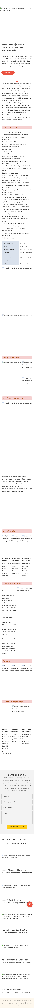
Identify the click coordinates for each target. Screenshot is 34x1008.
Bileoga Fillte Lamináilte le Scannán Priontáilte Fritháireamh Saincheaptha (17, 871)
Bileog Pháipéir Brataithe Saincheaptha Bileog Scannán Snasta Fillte (16, 901)
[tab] (17, 81)
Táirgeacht (24, 843)
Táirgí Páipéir (6, 843)
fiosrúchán (8, 72)
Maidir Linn (15, 843)
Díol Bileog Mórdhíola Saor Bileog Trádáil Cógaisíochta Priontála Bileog (16, 961)
